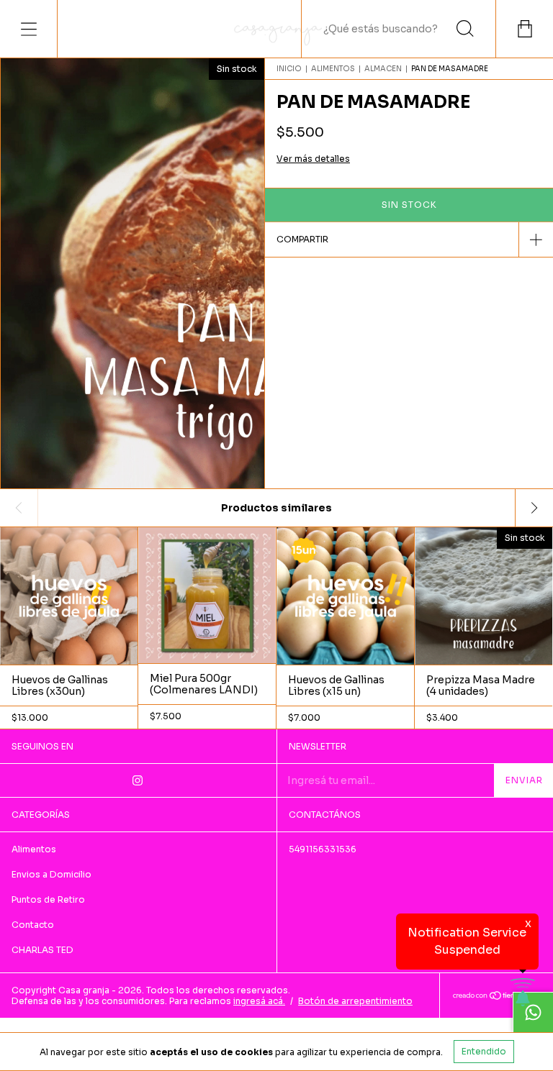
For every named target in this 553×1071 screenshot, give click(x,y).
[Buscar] (465, 28)
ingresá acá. (259, 1000)
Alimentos (333, 68)
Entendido (484, 1051)
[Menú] (29, 29)
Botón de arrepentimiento (355, 1000)
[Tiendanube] (496, 996)
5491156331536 (322, 849)
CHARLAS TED (42, 949)
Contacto (33, 924)
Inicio (289, 68)
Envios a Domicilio (51, 874)
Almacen (383, 68)
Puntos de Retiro (48, 899)
